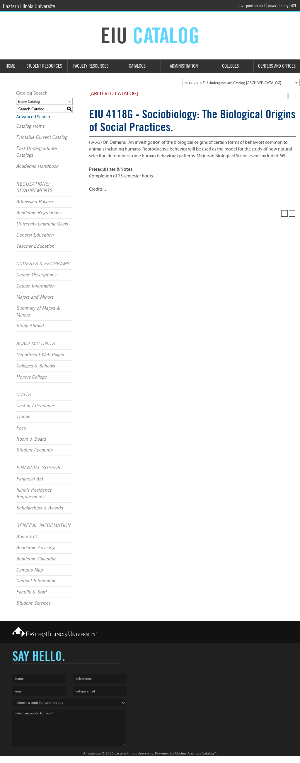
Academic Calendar (35, 559)
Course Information (35, 286)
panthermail (255, 5)
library (283, 5)
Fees (20, 428)
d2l (293, 5)
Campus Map (29, 570)
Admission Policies (35, 202)
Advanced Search (33, 116)
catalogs (94, 753)
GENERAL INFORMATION (43, 525)
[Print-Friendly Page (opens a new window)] (284, 96)
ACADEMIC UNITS (35, 344)
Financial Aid (29, 479)
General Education (35, 235)
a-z (240, 5)
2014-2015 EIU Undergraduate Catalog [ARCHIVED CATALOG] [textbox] (232, 83)
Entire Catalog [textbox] (29, 101)
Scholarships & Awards (39, 508)
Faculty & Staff (31, 592)
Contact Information (36, 581)
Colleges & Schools (35, 366)
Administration (184, 66)
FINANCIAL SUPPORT (39, 468)
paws (272, 5)
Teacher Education (35, 246)
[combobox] (241, 82)
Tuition (23, 417)
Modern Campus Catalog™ (195, 753)
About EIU (27, 537)
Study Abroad (30, 326)
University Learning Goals (42, 224)
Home (10, 66)
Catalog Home (30, 126)
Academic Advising (35, 548)
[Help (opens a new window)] (292, 96)
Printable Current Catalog (41, 137)
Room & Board (31, 439)
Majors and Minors (34, 297)
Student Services (33, 603)
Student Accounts (34, 450)
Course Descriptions (36, 275)
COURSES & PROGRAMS (42, 264)
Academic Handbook (37, 166)
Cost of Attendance (35, 406)
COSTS (23, 395)
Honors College (31, 377)
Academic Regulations (38, 213)
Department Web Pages (40, 355)
